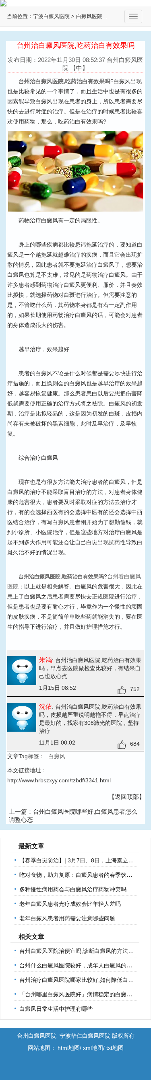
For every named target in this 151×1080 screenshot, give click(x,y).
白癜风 (56, 756)
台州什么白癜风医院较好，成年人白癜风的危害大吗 (84, 965)
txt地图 (115, 1048)
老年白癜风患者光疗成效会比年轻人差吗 (70, 904)
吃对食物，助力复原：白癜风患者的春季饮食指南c (82, 875)
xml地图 (93, 1048)
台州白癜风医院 (36, 1036)
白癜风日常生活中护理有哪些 (56, 1009)
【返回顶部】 (127, 796)
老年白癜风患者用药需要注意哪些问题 (67, 918)
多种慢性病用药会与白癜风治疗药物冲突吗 (72, 889)
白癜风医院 (89, 16)
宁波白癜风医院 (51, 16)
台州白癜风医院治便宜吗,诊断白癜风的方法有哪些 (82, 951)
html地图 (69, 1048)
